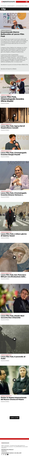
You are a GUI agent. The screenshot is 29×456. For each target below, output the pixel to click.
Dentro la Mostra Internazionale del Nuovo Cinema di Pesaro (13, 398)
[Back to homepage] (5, 443)
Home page (3, 5)
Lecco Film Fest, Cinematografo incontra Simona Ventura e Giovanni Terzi (14, 195)
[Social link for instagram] (5, 454)
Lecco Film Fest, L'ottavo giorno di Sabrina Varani (14, 235)
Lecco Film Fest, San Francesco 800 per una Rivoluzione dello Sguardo (13, 276)
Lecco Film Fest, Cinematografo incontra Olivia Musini (12, 99)
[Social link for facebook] (3, 454)
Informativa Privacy (7, 449)
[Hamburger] (26, 2)
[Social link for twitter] (1, 454)
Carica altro (14, 417)
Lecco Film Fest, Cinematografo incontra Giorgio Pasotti (14, 153)
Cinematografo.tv (11, 5)
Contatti (4, 451)
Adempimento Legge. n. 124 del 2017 (11, 453)
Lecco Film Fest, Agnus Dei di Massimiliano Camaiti (13, 127)
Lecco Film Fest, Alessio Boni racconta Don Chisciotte (12, 317)
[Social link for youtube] (7, 454)
